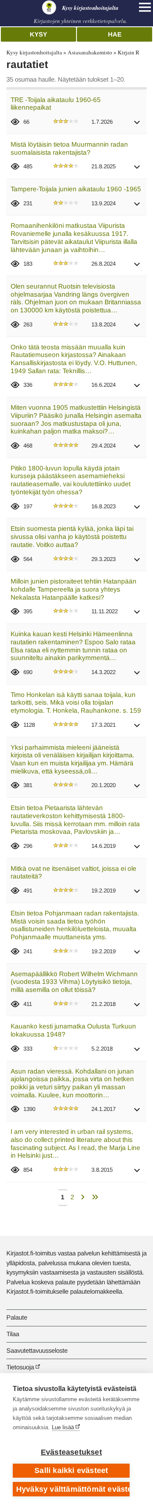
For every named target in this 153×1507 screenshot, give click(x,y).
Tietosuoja (20, 1367)
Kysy (38, 34)
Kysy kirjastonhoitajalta (34, 52)
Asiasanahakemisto (90, 52)
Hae (115, 34)
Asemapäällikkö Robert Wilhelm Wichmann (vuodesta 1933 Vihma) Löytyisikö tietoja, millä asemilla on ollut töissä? (74, 981)
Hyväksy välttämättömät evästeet (73, 1489)
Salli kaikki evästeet (71, 1470)
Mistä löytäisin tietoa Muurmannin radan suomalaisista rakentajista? (69, 148)
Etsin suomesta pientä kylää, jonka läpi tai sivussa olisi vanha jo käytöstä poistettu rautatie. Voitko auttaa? (72, 536)
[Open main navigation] (145, 7)
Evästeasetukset (71, 1452)
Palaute (16, 1317)
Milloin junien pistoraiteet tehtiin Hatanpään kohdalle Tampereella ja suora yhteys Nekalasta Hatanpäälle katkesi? (73, 589)
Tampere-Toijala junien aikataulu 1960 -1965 (76, 189)
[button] (137, 125)
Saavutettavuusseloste (37, 1350)
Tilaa (12, 1333)
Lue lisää (63, 1427)
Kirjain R (128, 52)
